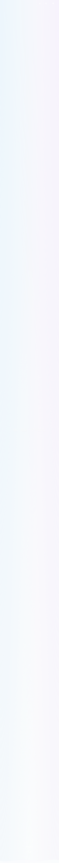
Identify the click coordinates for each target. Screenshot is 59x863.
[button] (40, 3)
